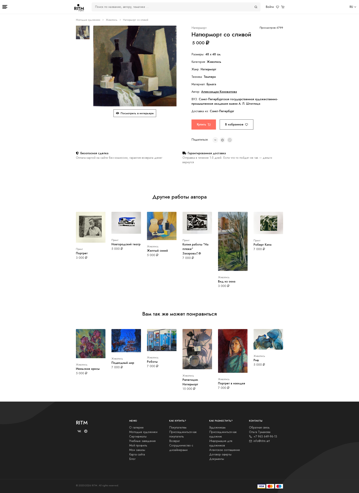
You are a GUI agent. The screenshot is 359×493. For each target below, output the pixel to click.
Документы (216, 459)
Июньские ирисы (88, 369)
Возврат (174, 441)
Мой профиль (138, 445)
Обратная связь (259, 428)
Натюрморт (199, 28)
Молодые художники (88, 20)
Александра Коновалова (219, 92)
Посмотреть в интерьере (137, 113)
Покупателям (177, 428)
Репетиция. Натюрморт (190, 382)
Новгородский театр (125, 244)
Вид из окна (226, 281)
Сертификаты (138, 436)
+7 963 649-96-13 (265, 436)
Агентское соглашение (224, 450)
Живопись (111, 20)
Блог (132, 459)
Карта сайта (137, 454)
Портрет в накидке (231, 383)
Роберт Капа (262, 244)
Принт (79, 249)
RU (351, 7)
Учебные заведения (142, 441)
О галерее (136, 428)
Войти (270, 7)
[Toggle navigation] (5, 7)
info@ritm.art (262, 441)
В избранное (234, 124)
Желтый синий (157, 250)
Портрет (82, 253)
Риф (256, 360)
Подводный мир (122, 363)
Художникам (217, 428)
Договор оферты (220, 454)
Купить (201, 124)
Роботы (152, 362)
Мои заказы (137, 450)
